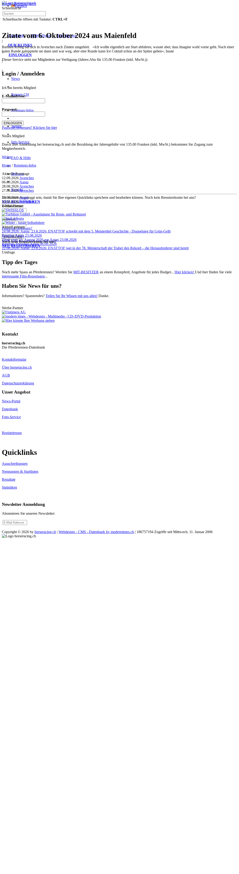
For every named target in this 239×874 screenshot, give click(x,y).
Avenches (26, 178)
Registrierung (12, 433)
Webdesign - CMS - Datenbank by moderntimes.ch (96, 532)
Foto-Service (11, 417)
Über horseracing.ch (17, 367)
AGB (6, 375)
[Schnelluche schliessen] (71, 13)
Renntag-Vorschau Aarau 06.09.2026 (29, 244)
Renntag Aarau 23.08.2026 (22, 235)
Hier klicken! (185, 272)
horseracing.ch (45, 532)
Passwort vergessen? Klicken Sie (29, 128)
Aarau (23, 182)
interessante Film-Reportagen (23, 276)
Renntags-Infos (25, 4)
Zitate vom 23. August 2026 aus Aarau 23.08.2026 (39, 240)
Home (6, 4)
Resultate (8, 479)
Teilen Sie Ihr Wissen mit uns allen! (72, 296)
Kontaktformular (14, 359)
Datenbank (10, 409)
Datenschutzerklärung (18, 383)
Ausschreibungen (15, 464)
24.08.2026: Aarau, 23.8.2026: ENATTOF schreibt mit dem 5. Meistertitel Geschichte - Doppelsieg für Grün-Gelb (86, 231)
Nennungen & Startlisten (20, 471)
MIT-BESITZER (86, 272)
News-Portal (11, 401)
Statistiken (9, 487)
